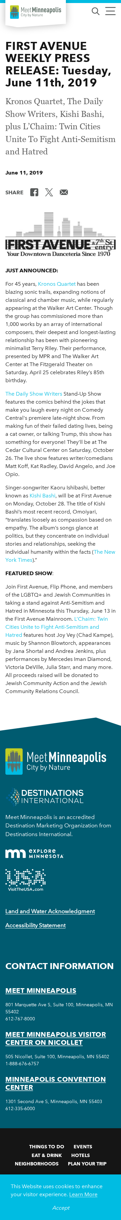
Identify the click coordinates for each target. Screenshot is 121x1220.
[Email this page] (64, 192)
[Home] (35, 12)
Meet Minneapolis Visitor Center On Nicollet (55, 1038)
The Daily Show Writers (33, 394)
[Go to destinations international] (44, 797)
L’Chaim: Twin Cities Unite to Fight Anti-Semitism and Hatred (56, 627)
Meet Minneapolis (40, 991)
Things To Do (46, 1146)
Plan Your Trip (87, 1163)
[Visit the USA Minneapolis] (25, 880)
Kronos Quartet (57, 284)
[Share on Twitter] (49, 192)
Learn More (83, 1194)
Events (83, 1146)
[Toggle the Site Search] (95, 10)
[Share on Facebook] (34, 192)
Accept (60, 1208)
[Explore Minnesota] (34, 853)
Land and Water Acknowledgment (50, 911)
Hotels (80, 1155)
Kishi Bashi (42, 495)
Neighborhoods (36, 1163)
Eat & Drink (47, 1155)
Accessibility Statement (35, 925)
